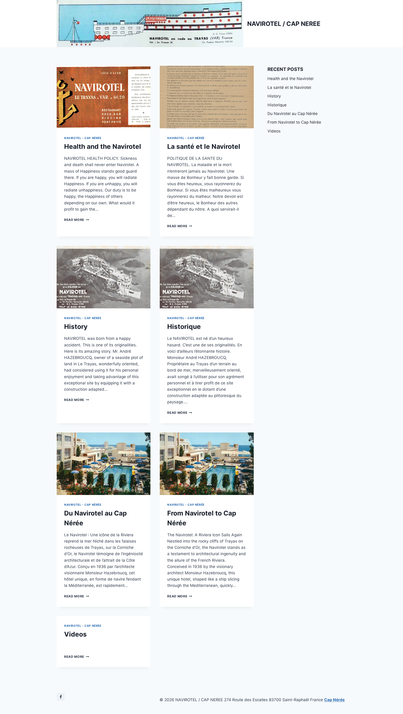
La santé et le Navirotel (203, 146)
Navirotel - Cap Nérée (82, 138)
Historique (184, 327)
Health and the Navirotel (102, 146)
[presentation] (103, 97)
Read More (76, 220)
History (75, 327)
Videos (75, 634)
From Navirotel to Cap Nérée (294, 122)
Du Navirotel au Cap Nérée (293, 113)
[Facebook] (61, 697)
